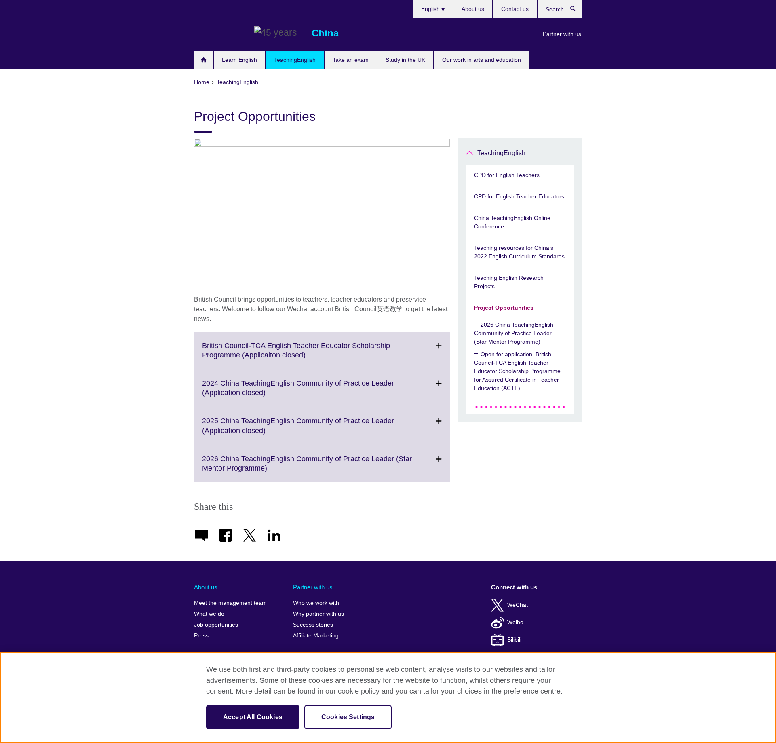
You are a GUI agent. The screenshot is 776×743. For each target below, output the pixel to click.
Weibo (515, 622)
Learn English (239, 60)
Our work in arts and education (481, 60)
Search (577, 10)
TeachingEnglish (295, 60)
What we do (209, 614)
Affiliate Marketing (316, 636)
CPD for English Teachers (507, 175)
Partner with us (562, 34)
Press (201, 636)
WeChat (517, 605)
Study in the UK (405, 60)
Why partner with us (318, 614)
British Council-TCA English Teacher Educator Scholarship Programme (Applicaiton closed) (296, 355)
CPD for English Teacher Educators (519, 196)
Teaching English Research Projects (509, 281)
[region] (388, 697)
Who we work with (316, 603)
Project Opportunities (504, 307)
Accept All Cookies (253, 716)
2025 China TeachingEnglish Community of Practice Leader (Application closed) (298, 430)
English (431, 9)
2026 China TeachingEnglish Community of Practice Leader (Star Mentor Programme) (307, 468)
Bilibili (514, 640)
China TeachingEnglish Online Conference (512, 222)
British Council (218, 33)
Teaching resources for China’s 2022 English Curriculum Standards (519, 252)
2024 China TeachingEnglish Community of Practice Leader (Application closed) (298, 393)
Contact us (515, 9)
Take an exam (351, 60)
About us (473, 9)
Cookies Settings (348, 716)
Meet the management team (230, 603)
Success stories (313, 625)
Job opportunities (216, 625)
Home (203, 60)
